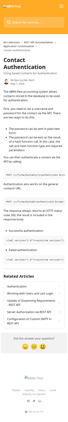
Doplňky (29, 390)
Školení (16, 390)
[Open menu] (61, 6)
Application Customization (18, 46)
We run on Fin (36, 411)
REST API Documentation (38, 42)
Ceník (53, 390)
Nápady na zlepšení (34, 394)
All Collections (11, 42)
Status (42, 390)
